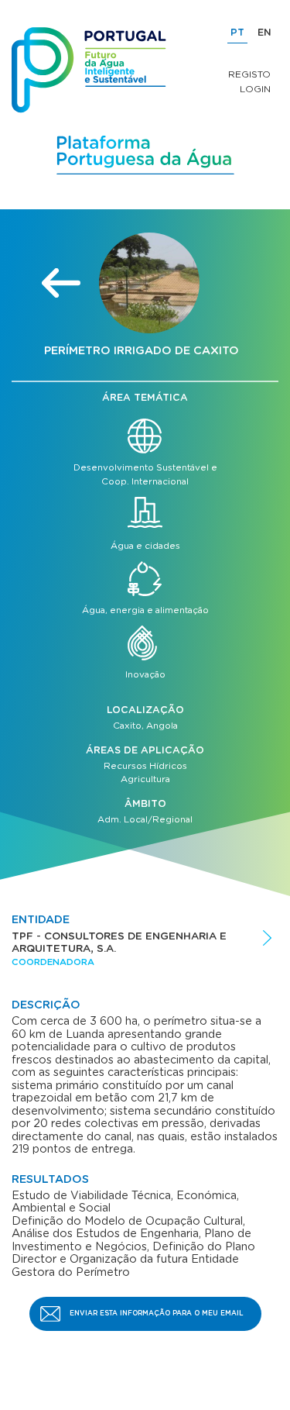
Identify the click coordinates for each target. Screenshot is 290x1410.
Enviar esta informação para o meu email (157, 1313)
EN (264, 33)
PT (237, 33)
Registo (249, 74)
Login (255, 89)
